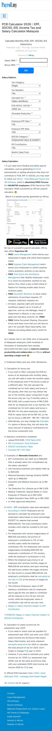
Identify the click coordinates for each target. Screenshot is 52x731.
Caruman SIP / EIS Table (19, 450)
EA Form (37, 169)
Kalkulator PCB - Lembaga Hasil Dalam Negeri (25, 676)
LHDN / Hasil (39, 673)
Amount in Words (15, 720)
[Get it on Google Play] (17, 242)
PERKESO (10, 615)
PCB (26, 651)
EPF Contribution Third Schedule (23, 443)
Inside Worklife (14, 716)
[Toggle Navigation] (4, 16)
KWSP (9, 507)
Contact (11, 683)
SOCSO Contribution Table (20, 446)
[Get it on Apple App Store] (38, 242)
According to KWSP (17, 510)
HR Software (13, 701)
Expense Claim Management (27, 264)
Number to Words (15, 724)
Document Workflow (23, 294)
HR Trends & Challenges (18, 712)
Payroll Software (14, 705)
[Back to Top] (47, 726)
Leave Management (23, 254)
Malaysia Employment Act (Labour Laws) (26, 709)
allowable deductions (18, 644)
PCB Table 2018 (33, 440)
